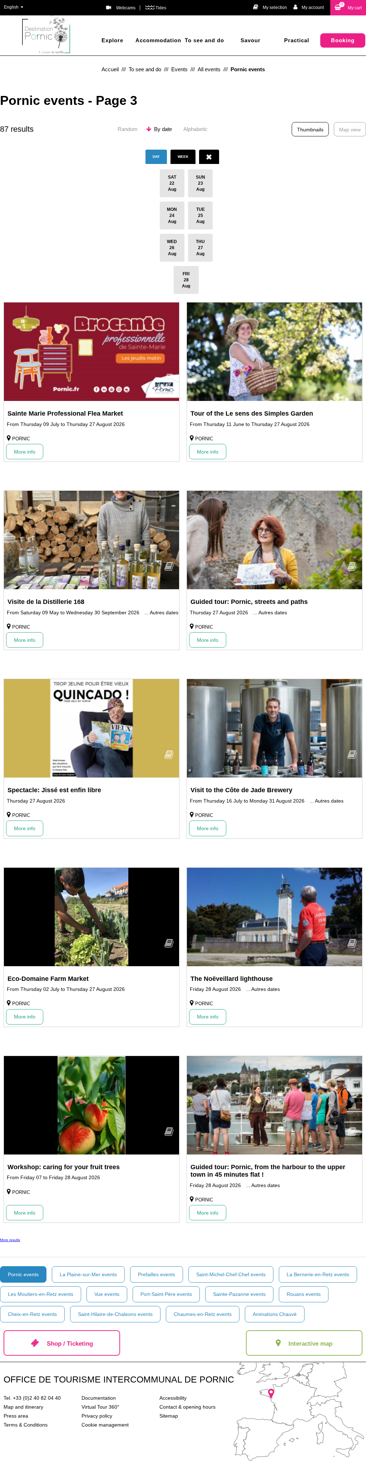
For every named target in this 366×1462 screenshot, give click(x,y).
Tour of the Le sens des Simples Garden (252, 413)
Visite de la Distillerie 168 (46, 601)
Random (128, 129)
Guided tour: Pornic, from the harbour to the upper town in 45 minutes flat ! (268, 1170)
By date (163, 129)
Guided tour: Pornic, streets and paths (249, 601)
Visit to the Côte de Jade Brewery (241, 790)
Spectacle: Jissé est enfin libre (54, 790)
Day (156, 157)
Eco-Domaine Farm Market (48, 978)
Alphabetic (195, 129)
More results (10, 1240)
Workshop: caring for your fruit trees (64, 1167)
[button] (348, 7)
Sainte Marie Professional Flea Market (65, 413)
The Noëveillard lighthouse (232, 978)
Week (183, 157)
